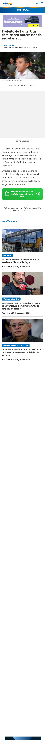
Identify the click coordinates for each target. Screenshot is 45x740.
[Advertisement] (22, 114)
